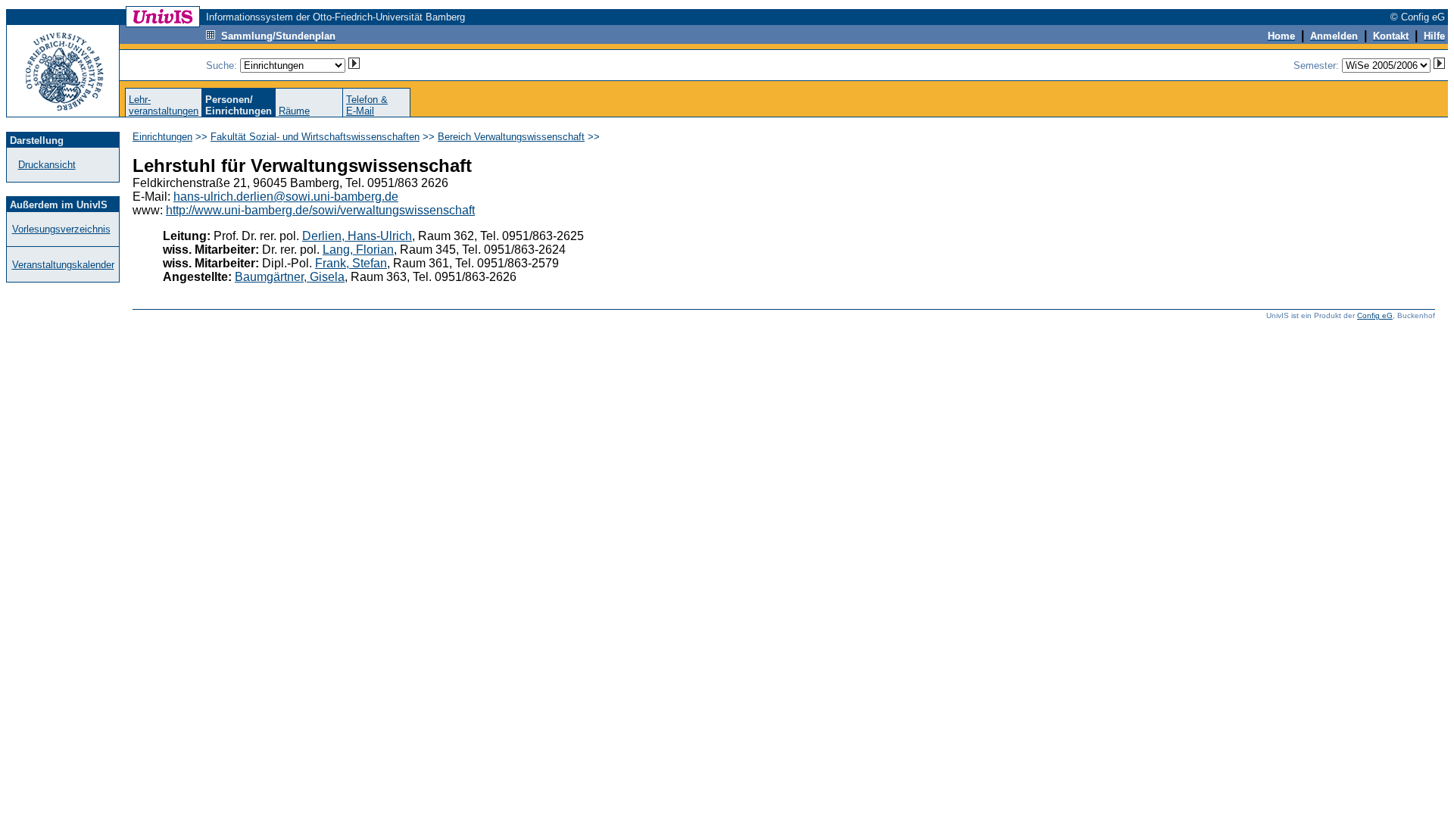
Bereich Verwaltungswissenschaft (511, 136)
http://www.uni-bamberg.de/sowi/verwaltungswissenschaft (320, 210)
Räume (294, 111)
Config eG (1375, 315)
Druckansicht (47, 164)
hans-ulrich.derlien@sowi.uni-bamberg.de (285, 196)
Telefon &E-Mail (367, 105)
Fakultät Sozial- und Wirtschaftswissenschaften (315, 136)
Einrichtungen (162, 136)
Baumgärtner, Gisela (290, 276)
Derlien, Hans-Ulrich (357, 235)
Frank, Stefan (351, 263)
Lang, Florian (358, 249)
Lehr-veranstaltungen (163, 105)
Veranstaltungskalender (63, 264)
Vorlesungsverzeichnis (61, 229)
